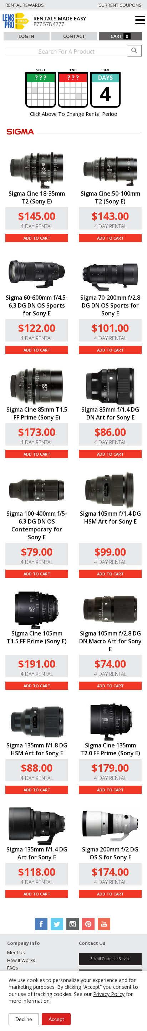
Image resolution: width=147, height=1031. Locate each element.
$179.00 (110, 768)
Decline (23, 1019)
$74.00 (110, 664)
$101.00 (110, 328)
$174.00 (110, 872)
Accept (56, 1019)
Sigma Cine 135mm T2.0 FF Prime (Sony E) (110, 749)
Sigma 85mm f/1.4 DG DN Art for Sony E (110, 413)
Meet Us (16, 952)
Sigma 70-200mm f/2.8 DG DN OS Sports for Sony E (110, 305)
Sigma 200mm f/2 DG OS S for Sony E (110, 853)
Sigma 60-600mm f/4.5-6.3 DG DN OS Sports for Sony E (37, 305)
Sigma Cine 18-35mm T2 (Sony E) (37, 197)
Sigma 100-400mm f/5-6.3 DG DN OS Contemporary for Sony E (36, 525)
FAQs (12, 967)
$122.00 (36, 328)
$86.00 (110, 432)
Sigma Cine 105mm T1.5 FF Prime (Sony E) (37, 637)
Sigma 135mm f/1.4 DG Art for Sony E (36, 853)
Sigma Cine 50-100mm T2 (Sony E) (110, 197)
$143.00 (110, 216)
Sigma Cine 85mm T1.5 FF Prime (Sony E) (36, 413)
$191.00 (36, 664)
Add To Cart (37, 238)
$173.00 (36, 432)
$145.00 (36, 216)
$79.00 (36, 552)
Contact (74, 36)
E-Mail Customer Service (110, 958)
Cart (119, 36)
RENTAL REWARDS (24, 5)
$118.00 (36, 872)
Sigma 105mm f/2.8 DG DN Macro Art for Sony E (110, 641)
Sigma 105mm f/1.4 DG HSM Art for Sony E (110, 517)
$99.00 (110, 552)
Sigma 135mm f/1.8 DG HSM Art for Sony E (36, 749)
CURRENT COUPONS (120, 5)
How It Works (21, 960)
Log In (26, 36)
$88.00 (36, 768)
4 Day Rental (37, 226)
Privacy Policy (109, 994)
